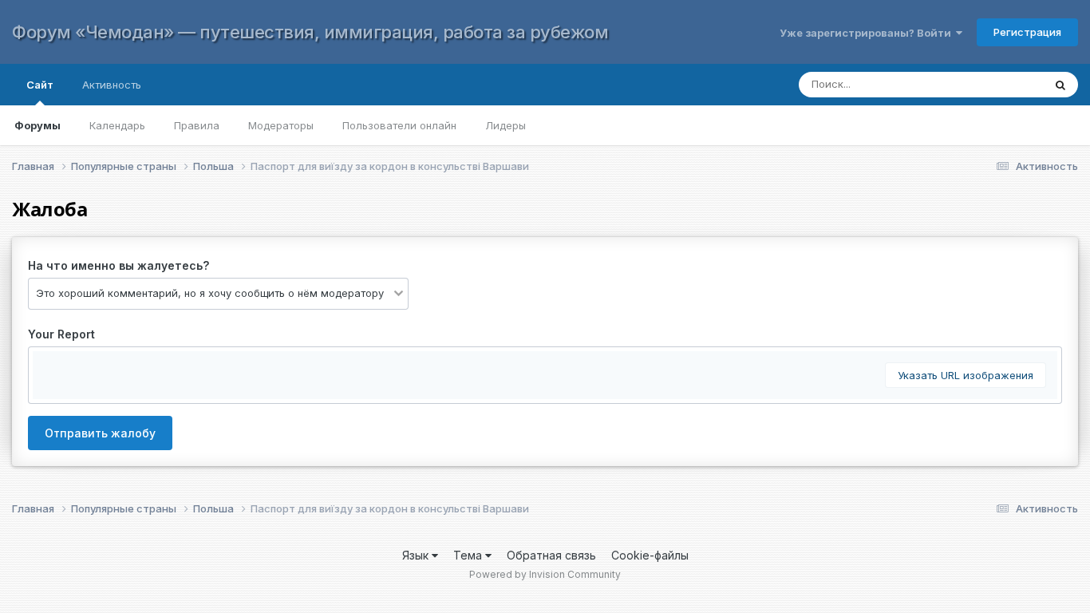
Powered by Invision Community (545, 574)
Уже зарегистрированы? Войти (868, 32)
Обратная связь (551, 555)
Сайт (39, 84)
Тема (469, 555)
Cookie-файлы (650, 555)
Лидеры (505, 125)
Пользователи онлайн (399, 125)
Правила (196, 125)
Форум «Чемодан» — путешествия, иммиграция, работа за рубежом (310, 32)
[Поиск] (1060, 84)
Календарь (117, 125)
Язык (417, 555)
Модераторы (281, 125)
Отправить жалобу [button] (100, 433)
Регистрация (1027, 32)
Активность (111, 84)
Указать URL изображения (965, 375)
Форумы (37, 125)
